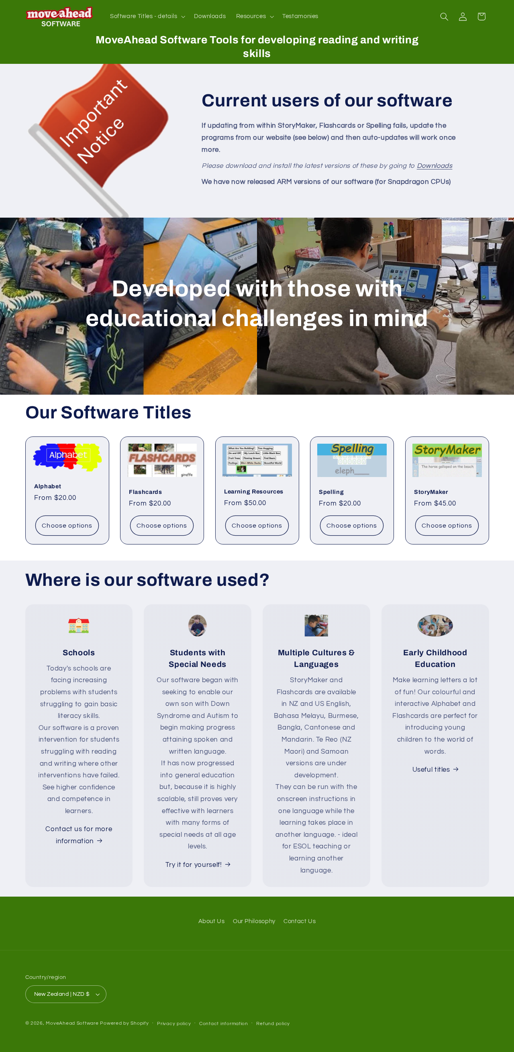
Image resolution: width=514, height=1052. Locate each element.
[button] (147, 16)
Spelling (331, 492)
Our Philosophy (254, 921)
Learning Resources (254, 491)
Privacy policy (174, 1023)
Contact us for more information (78, 835)
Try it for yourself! (193, 864)
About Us (211, 921)
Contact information (223, 1023)
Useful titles (431, 769)
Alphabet (47, 486)
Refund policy (273, 1023)
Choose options (67, 525)
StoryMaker (431, 492)
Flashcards (145, 492)
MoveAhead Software (72, 1023)
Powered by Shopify (124, 1023)
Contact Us (300, 921)
